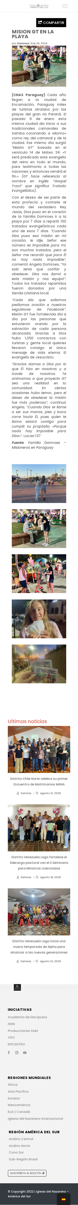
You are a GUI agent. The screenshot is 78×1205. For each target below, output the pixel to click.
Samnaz (23, 43)
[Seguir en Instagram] (17, 1052)
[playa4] (39, 593)
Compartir (53, 22)
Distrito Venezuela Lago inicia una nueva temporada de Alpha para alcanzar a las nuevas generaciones (39, 947)
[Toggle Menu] (65, 6)
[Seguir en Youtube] (25, 1052)
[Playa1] (39, 503)
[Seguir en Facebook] (9, 1052)
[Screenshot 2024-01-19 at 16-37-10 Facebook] (39, 638)
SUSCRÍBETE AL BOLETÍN (25, 1173)
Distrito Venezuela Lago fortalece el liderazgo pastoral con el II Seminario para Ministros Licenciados (39, 862)
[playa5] (39, 683)
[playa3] (39, 548)
